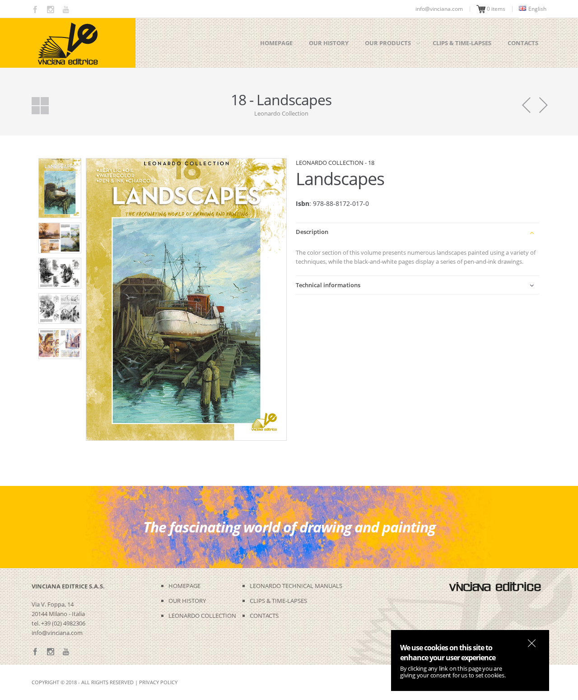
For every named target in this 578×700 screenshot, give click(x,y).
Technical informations (328, 285)
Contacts (523, 43)
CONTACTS (264, 615)
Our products (388, 43)
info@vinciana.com (57, 633)
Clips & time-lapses (462, 43)
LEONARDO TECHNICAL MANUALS (296, 586)
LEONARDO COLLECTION (202, 615)
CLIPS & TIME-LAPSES (278, 601)
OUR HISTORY (187, 601)
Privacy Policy (158, 682)
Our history (329, 43)
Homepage (276, 43)
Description (312, 232)
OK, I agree (532, 643)
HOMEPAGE (184, 586)
